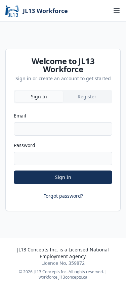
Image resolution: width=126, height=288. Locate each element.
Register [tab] (87, 96)
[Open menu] (117, 11)
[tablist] (63, 96)
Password (24, 145)
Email (20, 115)
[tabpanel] (63, 154)
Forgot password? (63, 196)
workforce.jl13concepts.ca (63, 277)
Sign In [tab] (39, 96)
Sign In (63, 177)
